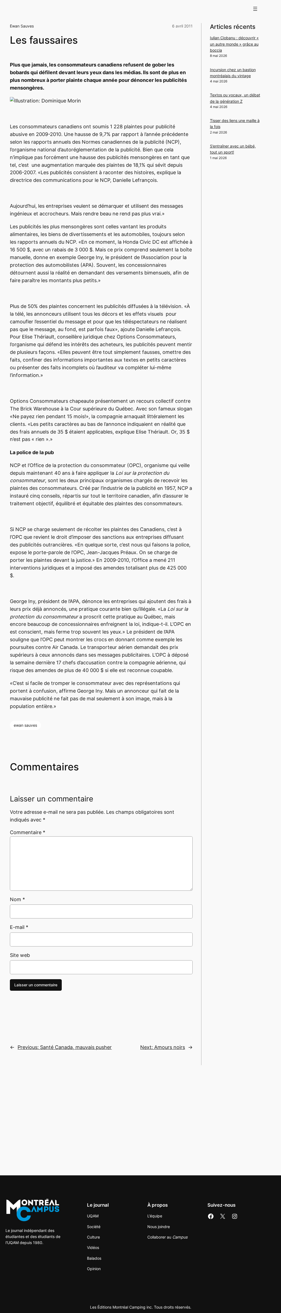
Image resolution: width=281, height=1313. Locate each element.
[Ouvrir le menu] (255, 8)
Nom (17, 899)
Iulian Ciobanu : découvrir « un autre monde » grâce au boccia (234, 43)
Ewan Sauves (22, 26)
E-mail (19, 927)
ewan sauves (25, 725)
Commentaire (27, 832)
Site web (20, 955)
